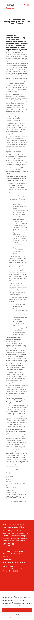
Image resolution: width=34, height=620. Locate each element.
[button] (31, 593)
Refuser (17, 614)
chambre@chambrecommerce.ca (14, 562)
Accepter (17, 610)
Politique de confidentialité (16, 618)
